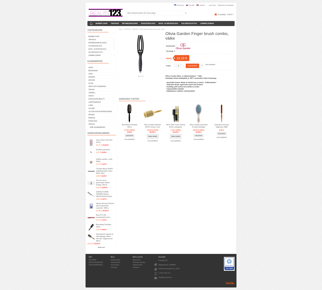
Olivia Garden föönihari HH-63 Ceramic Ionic (152, 126)
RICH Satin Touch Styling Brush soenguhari (175, 126)
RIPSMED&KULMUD (130, 23)
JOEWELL (91, 93)
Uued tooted (115, 265)
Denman (91, 77)
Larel (90, 105)
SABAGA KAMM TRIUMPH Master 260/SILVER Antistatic (104, 194)
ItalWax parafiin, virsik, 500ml (104, 160)
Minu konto (136, 260)
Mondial (91, 118)
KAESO (91, 96)
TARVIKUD (115, 23)
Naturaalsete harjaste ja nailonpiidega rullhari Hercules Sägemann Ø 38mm (104, 237)
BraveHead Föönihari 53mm (103, 226)
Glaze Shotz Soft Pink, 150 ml (104, 141)
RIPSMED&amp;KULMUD (97, 43)
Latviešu (202, 5)
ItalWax (91, 89)
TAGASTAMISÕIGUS (96, 265)
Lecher (91, 108)
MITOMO (91, 115)
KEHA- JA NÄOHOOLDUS (168, 23)
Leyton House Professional (100, 111)
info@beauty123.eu (165, 277)
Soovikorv (136, 267)
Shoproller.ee (230, 283)
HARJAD (135, 29)
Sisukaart (114, 267)
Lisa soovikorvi (210, 64)
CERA (90, 74)
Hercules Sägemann (97, 86)
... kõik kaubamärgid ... (97, 127)
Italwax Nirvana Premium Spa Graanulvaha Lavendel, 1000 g (105, 205)
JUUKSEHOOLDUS (148, 23)
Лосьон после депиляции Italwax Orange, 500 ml (103, 182)
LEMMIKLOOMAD (207, 23)
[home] (91, 23)
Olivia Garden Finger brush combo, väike (152, 29)
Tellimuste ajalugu (139, 262)
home (120, 29)
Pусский (191, 5)
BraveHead (93, 71)
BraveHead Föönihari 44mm (129, 126)
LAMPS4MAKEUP (94, 102)
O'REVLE (91, 124)
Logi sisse (212, 5)
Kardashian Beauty (96, 99)
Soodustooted (115, 262)
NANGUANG (92, 121)
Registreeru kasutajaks (226, 5)
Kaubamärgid (115, 260)
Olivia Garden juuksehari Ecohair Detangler (199, 126)
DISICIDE (91, 80)
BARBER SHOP (102, 23)
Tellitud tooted (137, 265)
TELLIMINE (92, 260)
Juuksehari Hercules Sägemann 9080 (221, 126)
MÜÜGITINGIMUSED (96, 262)
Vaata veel (101, 247)
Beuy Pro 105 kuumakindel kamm (103, 216)
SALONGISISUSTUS (189, 23)
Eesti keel (180, 5)
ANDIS (90, 67)
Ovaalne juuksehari (103, 150)
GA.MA (90, 83)
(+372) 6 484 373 (164, 273)
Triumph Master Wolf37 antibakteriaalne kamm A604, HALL (104, 171)
